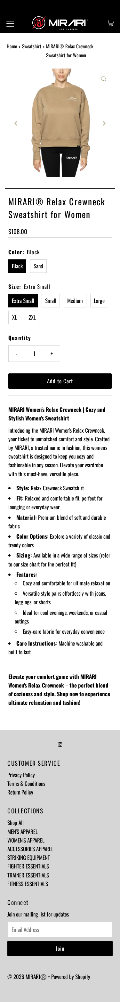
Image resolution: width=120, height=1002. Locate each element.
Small (50, 301)
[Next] (104, 124)
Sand (38, 266)
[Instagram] (60, 743)
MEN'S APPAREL (22, 831)
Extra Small (23, 301)
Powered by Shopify (70, 977)
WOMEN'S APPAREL (25, 840)
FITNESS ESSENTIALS (27, 884)
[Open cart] (110, 23)
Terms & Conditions (26, 783)
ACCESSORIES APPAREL (30, 849)
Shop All (15, 823)
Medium (75, 301)
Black (17, 266)
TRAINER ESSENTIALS (28, 875)
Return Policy (20, 792)
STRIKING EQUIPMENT (28, 857)
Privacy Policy (21, 775)
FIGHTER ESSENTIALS (28, 866)
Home (12, 46)
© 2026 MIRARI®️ (27, 977)
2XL (32, 317)
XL (14, 317)
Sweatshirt (31, 46)
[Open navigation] (10, 23)
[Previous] (16, 124)
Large (99, 301)
